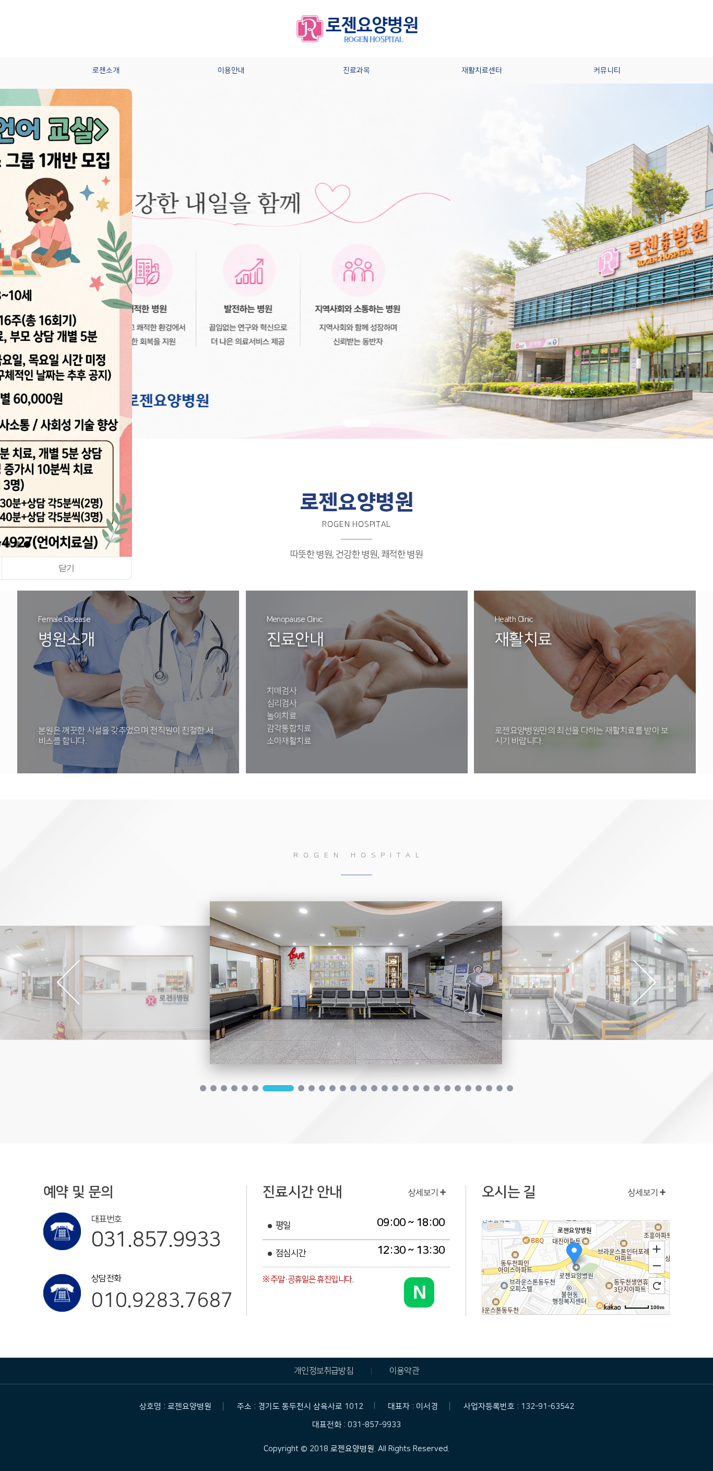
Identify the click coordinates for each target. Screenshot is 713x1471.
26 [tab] (489, 1088)
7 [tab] (266, 1088)
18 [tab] (405, 1088)
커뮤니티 (607, 70)
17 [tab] (395, 1088)
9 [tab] (311, 1088)
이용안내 (231, 70)
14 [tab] (364, 1088)
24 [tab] (468, 1088)
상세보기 (424, 1192)
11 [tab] (332, 1088)
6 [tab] (255, 1088)
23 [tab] (458, 1088)
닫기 (66, 567)
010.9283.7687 (161, 1301)
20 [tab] (426, 1088)
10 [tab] (322, 1088)
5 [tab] (245, 1088)
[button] (7, 544)
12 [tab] (343, 1088)
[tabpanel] (356, 982)
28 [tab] (510, 1088)
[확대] (657, 1248)
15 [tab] (374, 1088)
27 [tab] (499, 1088)
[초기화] (657, 1286)
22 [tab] (447, 1088)
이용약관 (404, 1370)
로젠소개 (106, 70)
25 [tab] (479, 1088)
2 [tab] (213, 1088)
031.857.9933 (156, 1239)
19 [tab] (416, 1088)
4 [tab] (234, 1088)
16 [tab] (385, 1088)
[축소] (657, 1266)
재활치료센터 (481, 70)
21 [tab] (437, 1088)
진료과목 (356, 70)
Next (645, 984)
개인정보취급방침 (323, 1370)
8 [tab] (288, 1088)
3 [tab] (224, 1088)
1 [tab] (203, 1088)
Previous (68, 984)
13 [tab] (353, 1088)
